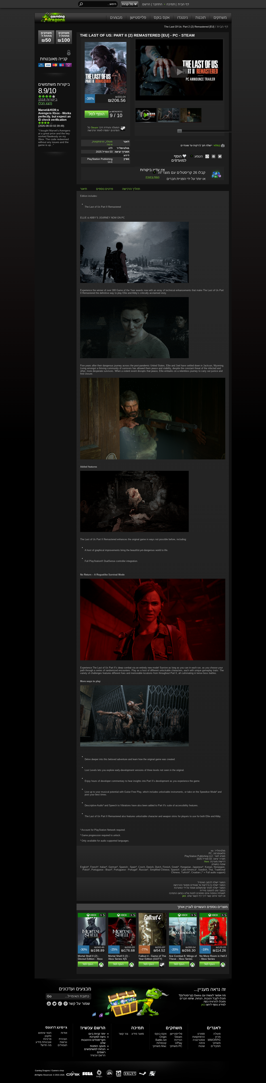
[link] (66, 1004)
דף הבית (183, 4)
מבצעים (116, 17)
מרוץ (218, 1036)
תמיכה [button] (170, 4)
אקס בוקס (162, 17)
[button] (96, 114)
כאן (203, 1004)
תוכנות (200, 17)
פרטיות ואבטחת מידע (43, 1040)
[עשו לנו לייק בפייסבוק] (60, 1005)
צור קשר (123, 1033)
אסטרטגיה (199, 1039)
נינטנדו (182, 17)
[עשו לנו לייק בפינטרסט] (66, 1005)
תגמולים (62, 1045)
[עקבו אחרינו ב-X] (54, 1005)
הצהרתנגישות (63, 1040)
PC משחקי (176, 1046)
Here (206, 861)
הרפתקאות (98, 141)
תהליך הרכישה (131, 188)
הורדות (178, 1039)
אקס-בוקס (160, 1033)
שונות (202, 1046)
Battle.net (160, 1039)
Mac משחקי (159, 1046)
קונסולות (161, 1042)
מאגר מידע (138, 1033)
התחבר (157, 4)
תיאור (83, 188)
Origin (162, 1036)
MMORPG (214, 1039)
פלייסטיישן (138, 17)
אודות (64, 1032)
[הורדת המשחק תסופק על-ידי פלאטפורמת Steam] (123, 128)
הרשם (146, 4)
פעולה (109, 141)
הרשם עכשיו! (97, 1055)
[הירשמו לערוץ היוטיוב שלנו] (49, 1005)
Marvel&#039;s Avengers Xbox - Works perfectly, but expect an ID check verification (54, 114)
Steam (94, 127)
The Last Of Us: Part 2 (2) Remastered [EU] (189, 26)
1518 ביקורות (47, 101)
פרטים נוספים (104, 188)
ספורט (201, 1033)
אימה (110, 144)
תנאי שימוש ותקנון (44, 1034)
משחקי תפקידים (216, 1044)
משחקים (220, 17)
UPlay (178, 1042)
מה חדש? (45, 1045)
